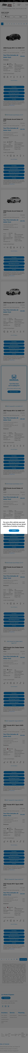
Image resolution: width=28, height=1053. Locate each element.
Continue (14, 530)
